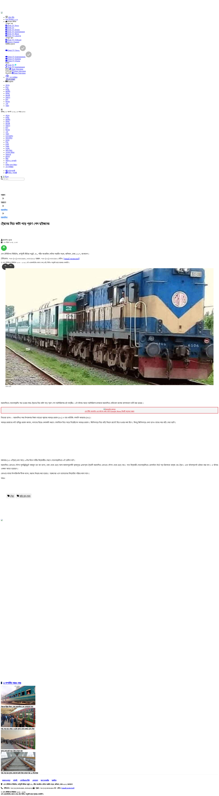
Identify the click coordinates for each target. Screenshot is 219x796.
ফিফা (6, 87)
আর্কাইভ (54, 780)
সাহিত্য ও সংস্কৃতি (10, 161)
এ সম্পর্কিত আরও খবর (12, 682)
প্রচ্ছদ (3, 195)
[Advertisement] (56, 6)
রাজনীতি (7, 91)
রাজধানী (7, 95)
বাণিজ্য (7, 93)
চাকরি (7, 144)
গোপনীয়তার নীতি (25, 780)
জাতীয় (7, 89)
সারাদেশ (7, 98)
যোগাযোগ (35, 780)
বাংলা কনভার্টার (45, 780)
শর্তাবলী (15, 780)
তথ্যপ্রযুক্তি (9, 136)
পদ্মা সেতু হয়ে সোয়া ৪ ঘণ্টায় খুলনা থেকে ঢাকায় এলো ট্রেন (17, 729)
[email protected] (72, 258)
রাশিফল (7, 157)
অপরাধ (7, 148)
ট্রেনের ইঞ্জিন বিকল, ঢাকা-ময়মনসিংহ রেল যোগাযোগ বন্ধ (17, 707)
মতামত (7, 140)
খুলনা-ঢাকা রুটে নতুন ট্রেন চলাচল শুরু (11, 751)
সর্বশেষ (7, 85)
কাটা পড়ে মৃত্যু (25, 496)
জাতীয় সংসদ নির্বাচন (11, 165)
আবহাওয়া (8, 154)
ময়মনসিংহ (4, 210)
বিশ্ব (6, 100)
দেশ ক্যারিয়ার (9, 167)
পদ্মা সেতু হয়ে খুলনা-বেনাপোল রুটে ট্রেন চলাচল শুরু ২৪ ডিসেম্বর (19, 773)
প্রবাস (7, 106)
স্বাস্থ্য (7, 146)
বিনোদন (7, 102)
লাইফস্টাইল (8, 138)
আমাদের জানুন (6, 780)
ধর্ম (6, 163)
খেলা (6, 104)
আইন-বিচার (8, 150)
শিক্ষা (6, 142)
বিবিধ (6, 159)
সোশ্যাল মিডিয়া (9, 152)
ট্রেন (12, 496)
